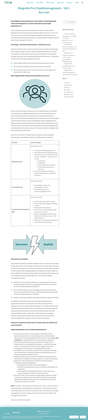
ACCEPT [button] (83, 417)
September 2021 (69, 97)
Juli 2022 (66, 87)
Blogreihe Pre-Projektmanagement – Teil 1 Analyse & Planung (69, 72)
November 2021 (68, 94)
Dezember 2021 (68, 92)
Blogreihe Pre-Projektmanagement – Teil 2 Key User (69, 66)
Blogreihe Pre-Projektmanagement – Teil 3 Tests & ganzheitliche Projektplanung (69, 57)
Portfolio (30, 2)
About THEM (50, 2)
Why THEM (39, 2)
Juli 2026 (66, 83)
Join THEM (60, 2)
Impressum (16, 412)
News (77, 2)
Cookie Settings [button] (74, 417)
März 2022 (67, 90)
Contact (69, 2)
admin (28, 400)
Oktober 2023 (68, 85)
